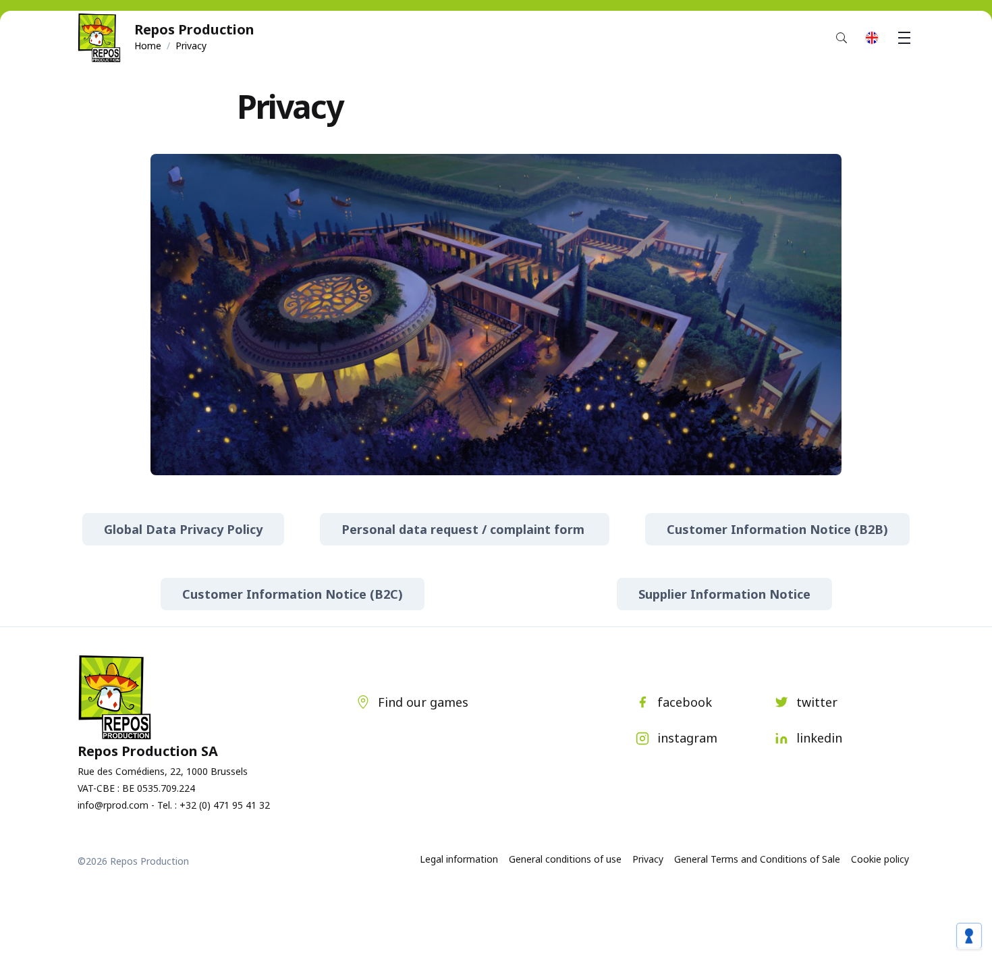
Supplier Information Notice (724, 594)
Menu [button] (904, 38)
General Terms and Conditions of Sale (757, 859)
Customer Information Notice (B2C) (292, 594)
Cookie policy (880, 859)
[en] (872, 38)
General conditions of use (565, 859)
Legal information (459, 859)
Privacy (647, 859)
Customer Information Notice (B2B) (777, 529)
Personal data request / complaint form (464, 529)
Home (147, 45)
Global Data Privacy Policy (183, 529)
